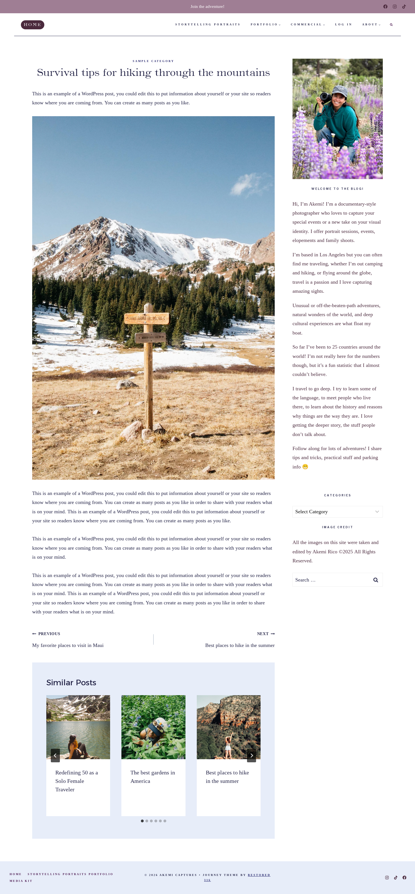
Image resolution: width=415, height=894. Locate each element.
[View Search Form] (391, 24)
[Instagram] (395, 7)
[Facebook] (385, 7)
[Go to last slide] (55, 755)
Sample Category (153, 61)
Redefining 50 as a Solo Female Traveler (76, 780)
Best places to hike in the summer (240, 639)
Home (33, 24)
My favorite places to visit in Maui (68, 639)
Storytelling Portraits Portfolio (70, 874)
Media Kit (21, 880)
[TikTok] (404, 7)
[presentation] (78, 727)
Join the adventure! (207, 6)
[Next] (251, 755)
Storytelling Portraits (208, 24)
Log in (343, 24)
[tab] (142, 821)
